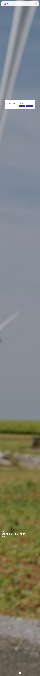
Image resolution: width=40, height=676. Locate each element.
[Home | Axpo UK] (6, 4)
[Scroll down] (20, 673)
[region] (20, 104)
